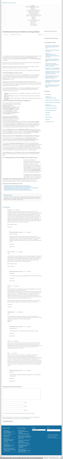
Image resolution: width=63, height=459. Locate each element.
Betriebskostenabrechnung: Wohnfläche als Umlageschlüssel (21, 32)
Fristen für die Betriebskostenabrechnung (33, 15)
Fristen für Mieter (33, 24)
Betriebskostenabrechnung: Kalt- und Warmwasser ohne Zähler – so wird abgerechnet (52, 72)
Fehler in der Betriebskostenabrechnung (33, 14)
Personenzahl (25, 179)
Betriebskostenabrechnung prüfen (32, 6)
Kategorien (33, 7)
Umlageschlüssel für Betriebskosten (33, 20)
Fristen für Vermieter (33, 25)
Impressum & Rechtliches (53, 434)
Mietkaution (33, 18)
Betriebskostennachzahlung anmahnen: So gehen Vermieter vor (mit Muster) (52, 64)
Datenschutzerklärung (25, 418)
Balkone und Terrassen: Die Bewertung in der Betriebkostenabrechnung (18, 190)
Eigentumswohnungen (33, 13)
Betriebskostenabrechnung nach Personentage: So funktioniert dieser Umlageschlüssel (21, 187)
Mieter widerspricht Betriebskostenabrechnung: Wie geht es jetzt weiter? (24, 450)
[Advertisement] (22, 46)
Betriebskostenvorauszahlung (33, 12)
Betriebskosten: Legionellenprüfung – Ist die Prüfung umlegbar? (9, 431)
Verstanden (46, 458)
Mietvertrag (33, 19)
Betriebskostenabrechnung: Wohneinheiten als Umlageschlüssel (16, 185)
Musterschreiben (33, 21)
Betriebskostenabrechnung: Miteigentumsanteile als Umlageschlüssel (17, 186)
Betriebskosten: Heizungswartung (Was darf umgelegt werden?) (9, 445)
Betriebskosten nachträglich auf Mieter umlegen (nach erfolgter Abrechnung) (24, 437)
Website (25, 410)
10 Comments (40, 34)
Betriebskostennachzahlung (33, 11)
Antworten (18, 209)
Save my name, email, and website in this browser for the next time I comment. (19, 413)
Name (25, 402)
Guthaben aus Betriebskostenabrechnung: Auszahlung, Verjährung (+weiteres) (52, 54)
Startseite (32, 5)
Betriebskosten (33, 9)
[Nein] (59, 457)
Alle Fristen (32, 22)
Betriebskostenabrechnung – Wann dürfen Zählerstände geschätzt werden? (52, 77)
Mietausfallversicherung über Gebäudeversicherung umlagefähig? (24, 446)
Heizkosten (47, 119)
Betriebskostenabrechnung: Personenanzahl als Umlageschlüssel (17, 188)
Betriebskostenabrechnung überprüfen (33, 10)
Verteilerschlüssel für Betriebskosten (52, 50)
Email (25, 406)
